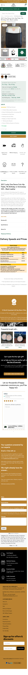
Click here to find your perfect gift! (14, 374)
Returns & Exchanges (7, 611)
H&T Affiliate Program (7, 613)
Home (2, 16)
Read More (3, 216)
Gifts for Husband (16, 540)
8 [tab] (17, 430)
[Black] (6, 76)
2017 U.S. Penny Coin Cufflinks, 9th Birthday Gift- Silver (7, 346)
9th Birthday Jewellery (9, 16)
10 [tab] (21, 430)
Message (3, 516)
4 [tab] (9, 430)
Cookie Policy (5, 628)
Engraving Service (6, 621)
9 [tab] (19, 430)
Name (3, 497)
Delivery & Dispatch (7, 608)
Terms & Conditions (7, 624)
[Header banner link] (13, 1)
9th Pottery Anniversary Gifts (12, 537)
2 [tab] (5, 430)
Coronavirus (5, 619)
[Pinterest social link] (17, 546)
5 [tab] (11, 430)
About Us (5, 601)
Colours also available (5, 74)
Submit (3, 528)
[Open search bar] (4, 5)
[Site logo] (13, 5)
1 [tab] (3, 430)
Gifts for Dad (12, 538)
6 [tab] (13, 430)
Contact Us (5, 604)
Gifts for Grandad (19, 538)
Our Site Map (6, 630)
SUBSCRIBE (21, 648)
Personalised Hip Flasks (10, 543)
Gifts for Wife (7, 541)
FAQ (4, 606)
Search (23, 13)
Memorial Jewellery (14, 541)
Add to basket (13, 136)
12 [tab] (13, 432)
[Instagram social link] (15, 546)
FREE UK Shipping (13, 152)
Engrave (13, 132)
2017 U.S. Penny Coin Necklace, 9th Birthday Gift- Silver (20, 346)
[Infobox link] (9, 555)
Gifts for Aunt (6, 538)
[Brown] (2, 76)
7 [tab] (15, 430)
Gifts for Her (9, 540)
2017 (7, 535)
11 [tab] (23, 430)
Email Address (5, 502)
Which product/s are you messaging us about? (13, 508)
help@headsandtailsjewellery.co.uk (10, 458)
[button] (2, 36)
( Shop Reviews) (10, 21)
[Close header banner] (25, 1)
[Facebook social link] (13, 546)
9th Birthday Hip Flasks (18, 16)
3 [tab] (7, 430)
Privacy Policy (5, 626)
